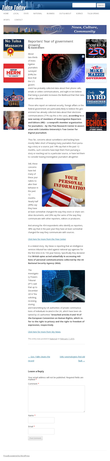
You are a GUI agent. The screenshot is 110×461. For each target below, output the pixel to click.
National (37, 13)
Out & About (65, 13)
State (26, 13)
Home (5, 13)
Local (16, 13)
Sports (6, 20)
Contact (18, 20)
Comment (33, 383)
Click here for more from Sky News (44, 331)
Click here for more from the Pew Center (47, 239)
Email (31, 426)
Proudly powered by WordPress (16, 456)
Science (79, 13)
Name (32, 415)
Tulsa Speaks (93, 13)
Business (50, 13)
